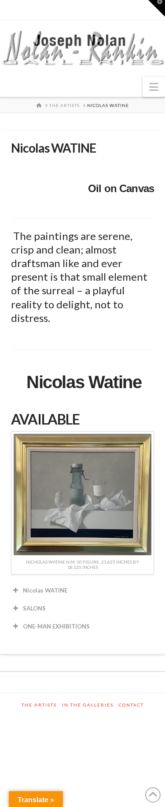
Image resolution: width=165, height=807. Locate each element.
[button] (154, 87)
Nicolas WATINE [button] (45, 590)
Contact (131, 704)
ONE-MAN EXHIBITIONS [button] (56, 626)
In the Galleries (88, 704)
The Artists (39, 704)
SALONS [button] (34, 608)
